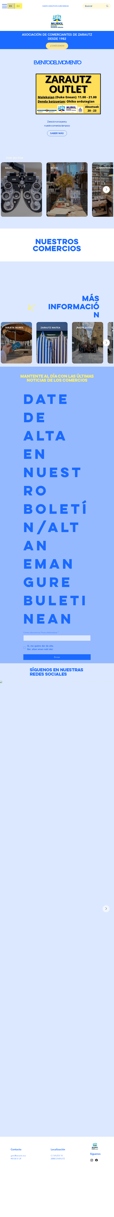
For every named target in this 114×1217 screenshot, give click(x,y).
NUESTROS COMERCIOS (57, 245)
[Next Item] (106, 189)
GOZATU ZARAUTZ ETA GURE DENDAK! (55, 6)
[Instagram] (91, 1160)
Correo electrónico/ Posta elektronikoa (40, 632)
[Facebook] (96, 1160)
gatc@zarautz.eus (18, 1155)
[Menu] (4, 6)
